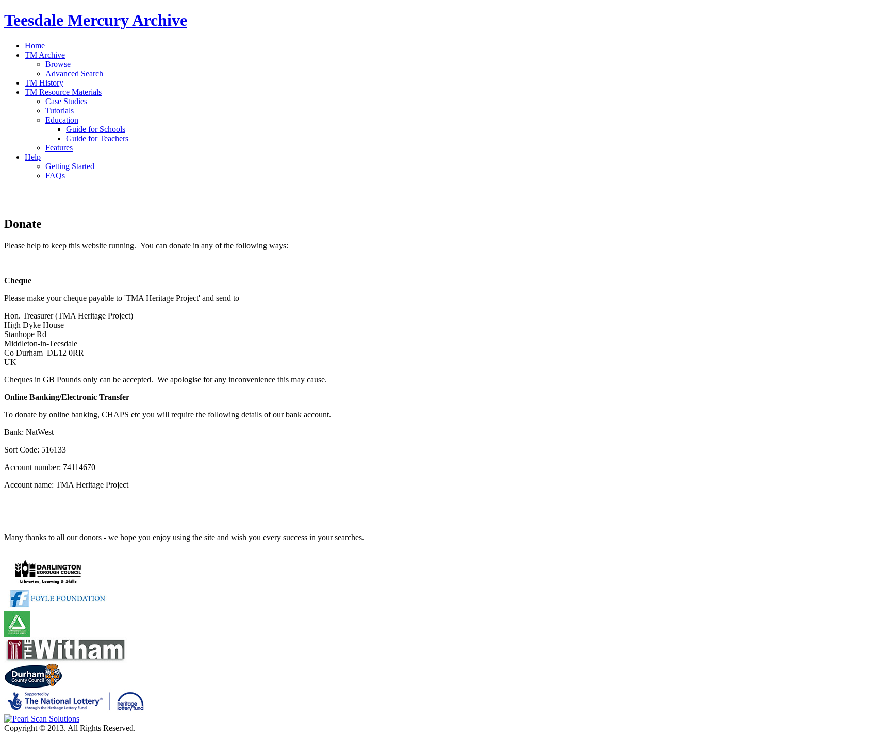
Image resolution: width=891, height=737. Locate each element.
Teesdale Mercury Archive (95, 20)
